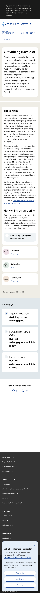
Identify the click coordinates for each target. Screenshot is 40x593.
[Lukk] (34, 545)
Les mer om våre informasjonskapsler (17, 557)
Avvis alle (20, 579)
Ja (16, 391)
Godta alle (20, 573)
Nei (26, 391)
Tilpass (20, 585)
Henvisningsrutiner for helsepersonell (20, 237)
